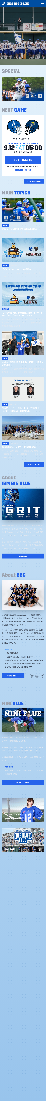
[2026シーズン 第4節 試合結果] (23, 89)
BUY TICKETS (23, 159)
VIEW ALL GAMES (34, 181)
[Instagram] (31, 676)
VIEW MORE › (23, 556)
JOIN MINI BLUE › (23, 782)
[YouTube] (42, 676)
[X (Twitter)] (37, 676)
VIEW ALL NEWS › (34, 464)
